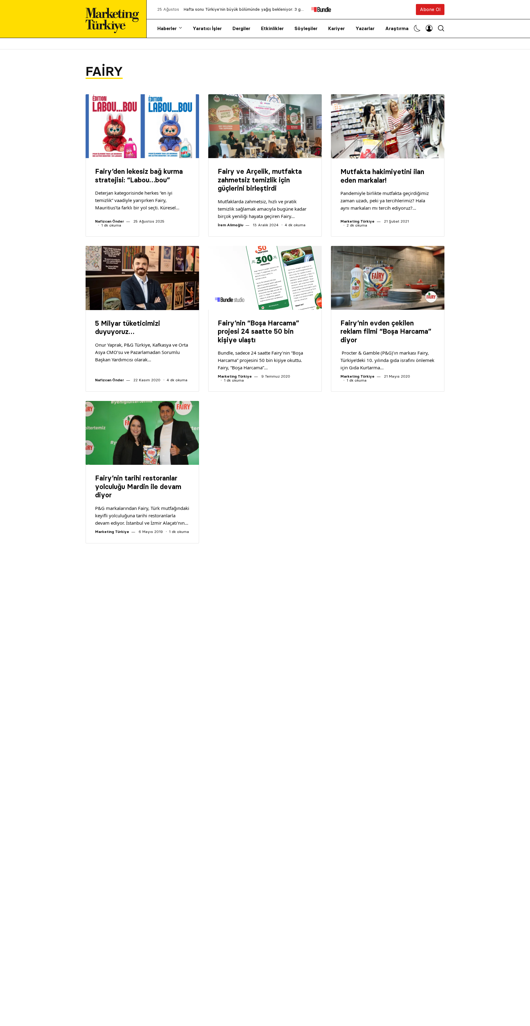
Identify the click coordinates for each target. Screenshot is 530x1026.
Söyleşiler (305, 28)
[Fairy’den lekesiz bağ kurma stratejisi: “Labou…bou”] (142, 126)
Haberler (167, 28)
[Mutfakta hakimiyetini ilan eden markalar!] (387, 126)
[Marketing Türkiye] (115, 19)
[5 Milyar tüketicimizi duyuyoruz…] (142, 278)
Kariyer (336, 28)
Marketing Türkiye (357, 221)
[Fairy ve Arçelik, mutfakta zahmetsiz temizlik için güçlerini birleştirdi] (265, 126)
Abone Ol (430, 9)
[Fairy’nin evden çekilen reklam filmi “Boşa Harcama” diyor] (387, 278)
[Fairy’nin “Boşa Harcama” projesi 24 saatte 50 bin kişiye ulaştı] (265, 278)
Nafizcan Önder (109, 221)
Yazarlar (364, 28)
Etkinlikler (272, 28)
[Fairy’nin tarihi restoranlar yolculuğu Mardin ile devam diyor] (142, 433)
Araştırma (397, 28)
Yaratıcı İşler (207, 28)
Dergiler (241, 28)
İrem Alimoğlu (230, 225)
